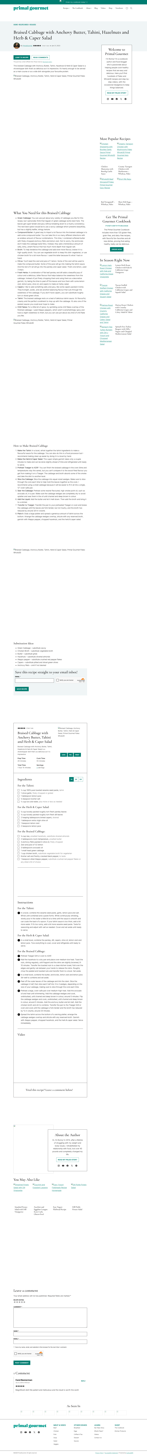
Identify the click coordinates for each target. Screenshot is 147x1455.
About (88, 8)
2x (76, 779)
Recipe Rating (19, 1300)
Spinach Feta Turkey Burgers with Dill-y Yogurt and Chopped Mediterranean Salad (123, 330)
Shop (110, 8)
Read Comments (40, 57)
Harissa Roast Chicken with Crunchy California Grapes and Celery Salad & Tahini (124, 308)
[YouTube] (63, 1165)
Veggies (33, 24)
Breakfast (77, 1428)
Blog (96, 8)
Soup (55, 1437)
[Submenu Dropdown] (69, 8)
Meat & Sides (60, 1425)
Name (16, 1331)
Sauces (76, 1441)
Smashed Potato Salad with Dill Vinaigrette (21, 1209)
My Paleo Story (99, 1428)
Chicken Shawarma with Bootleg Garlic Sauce (107, 170)
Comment (18, 1307)
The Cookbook (77, 8)
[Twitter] (72, 1165)
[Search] (131, 8)
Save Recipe (22, 689)
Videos (103, 8)
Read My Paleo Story (67, 1160)
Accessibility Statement (111, 1453)
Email (17, 676)
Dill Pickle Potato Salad (77, 1208)
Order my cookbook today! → (77, 2)
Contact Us (98, 1437)
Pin (70, 755)
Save (64, 755)
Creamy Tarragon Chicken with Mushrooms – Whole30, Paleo (125, 170)
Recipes (65, 8)
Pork (55, 1434)
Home (16, 24)
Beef (55, 1428)
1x (71, 779)
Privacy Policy (99, 1453)
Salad (55, 1441)
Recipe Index (23, 24)
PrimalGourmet (27, 45)
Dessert (76, 1437)
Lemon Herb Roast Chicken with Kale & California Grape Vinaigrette (123, 269)
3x (81, 779)
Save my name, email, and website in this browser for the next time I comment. (41, 1347)
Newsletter (119, 8)
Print (77, 755)
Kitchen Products (120, 1431)
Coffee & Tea (78, 1434)
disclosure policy (47, 62)
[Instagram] (58, 1165)
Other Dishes (80, 1425)
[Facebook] (67, 1165)
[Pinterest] (76, 1165)
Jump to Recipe (21, 57)
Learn (97, 1425)
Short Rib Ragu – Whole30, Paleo (125, 203)
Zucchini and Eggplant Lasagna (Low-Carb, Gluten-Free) (40, 1210)
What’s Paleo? (98, 1431)
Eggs (75, 1431)
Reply (83, 1381)
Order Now (117, 249)
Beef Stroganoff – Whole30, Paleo (108, 203)
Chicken (56, 1431)
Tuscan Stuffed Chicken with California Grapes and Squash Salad (123, 289)
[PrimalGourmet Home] (31, 8)
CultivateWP (129, 1453)
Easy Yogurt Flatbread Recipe (59, 1208)
